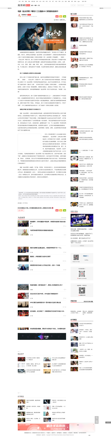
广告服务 (48, 432)
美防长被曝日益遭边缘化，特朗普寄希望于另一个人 (45, 248)
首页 (19, 1)
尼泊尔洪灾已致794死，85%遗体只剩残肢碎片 (44, 294)
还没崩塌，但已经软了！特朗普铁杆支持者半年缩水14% (47, 311)
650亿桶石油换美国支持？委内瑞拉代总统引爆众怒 (45, 302)
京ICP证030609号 (82, 432)
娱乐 (40, 1)
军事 (59, 1)
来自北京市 (29, 16)
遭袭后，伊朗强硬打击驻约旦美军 (40, 256)
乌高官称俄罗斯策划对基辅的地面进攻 (41, 230)
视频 (26, 1)
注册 (83, 1)
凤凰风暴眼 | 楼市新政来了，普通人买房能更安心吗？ (46, 285)
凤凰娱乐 (85, 256)
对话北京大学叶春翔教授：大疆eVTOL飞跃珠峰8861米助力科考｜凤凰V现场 (81, 234)
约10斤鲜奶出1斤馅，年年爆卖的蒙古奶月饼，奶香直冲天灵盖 (34, 208)
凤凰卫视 (33, 1)
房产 (53, 1)
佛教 (69, 1)
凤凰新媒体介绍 (27, 432)
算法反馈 (64, 217)
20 (65, 252)
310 (65, 261)
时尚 (47, 1)
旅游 (66, 1)
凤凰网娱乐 (24, 14)
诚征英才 (53, 432)
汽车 (50, 1)
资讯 (23, 1)
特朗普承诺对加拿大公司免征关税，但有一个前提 (45, 265)
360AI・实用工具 (60, 19)
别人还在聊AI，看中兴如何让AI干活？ (81, 238)
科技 (56, 1)
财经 (37, 1)
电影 (36, 5)
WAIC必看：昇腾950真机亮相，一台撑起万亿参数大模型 (81, 230)
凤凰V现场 (74, 211)
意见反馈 (70, 432)
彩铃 (89, 301)
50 (65, 298)
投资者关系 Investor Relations (38, 432)
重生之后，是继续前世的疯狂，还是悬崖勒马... (88, 313)
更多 (78, 1)
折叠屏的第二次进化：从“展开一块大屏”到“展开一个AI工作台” (82, 242)
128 (65, 307)
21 (65, 315)
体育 (43, 1)
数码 (75, 1)
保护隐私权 (59, 432)
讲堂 (85, 301)
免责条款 (65, 432)
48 (65, 269)
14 (65, 226)
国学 (72, 1)
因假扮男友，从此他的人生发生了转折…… (76, 312)
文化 (63, 1)
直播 (29, 1)
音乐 (87, 301)
